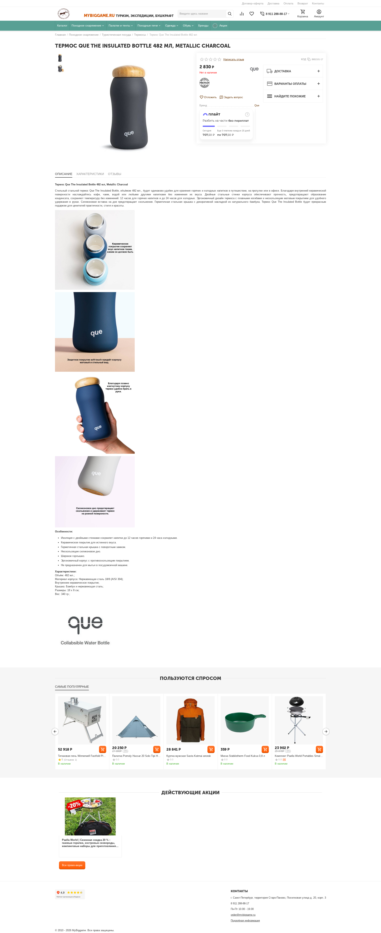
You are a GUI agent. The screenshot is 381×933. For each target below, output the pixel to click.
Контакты (318, 3)
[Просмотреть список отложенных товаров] (252, 14)
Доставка (273, 3)
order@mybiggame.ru (243, 914)
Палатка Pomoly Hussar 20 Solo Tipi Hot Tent (136, 755)
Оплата (288, 3)
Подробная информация (245, 920)
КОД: (303, 59)
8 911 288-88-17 (240, 903)
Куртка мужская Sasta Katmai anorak (188, 755)
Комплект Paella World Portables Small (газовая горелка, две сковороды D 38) (298, 755)
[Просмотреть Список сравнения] (242, 14)
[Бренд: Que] (254, 69)
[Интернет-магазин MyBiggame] (69, 14)
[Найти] (229, 13)
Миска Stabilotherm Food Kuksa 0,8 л (243, 755)
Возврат (303, 3)
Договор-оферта (252, 3)
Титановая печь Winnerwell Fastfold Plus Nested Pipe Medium (82, 755)
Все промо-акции (72, 865)
